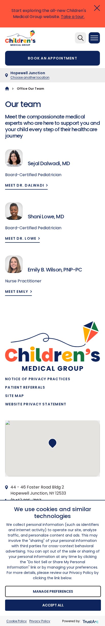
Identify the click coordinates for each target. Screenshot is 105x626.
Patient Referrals (25, 387)
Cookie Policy (16, 621)
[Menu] (94, 37)
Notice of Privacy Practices (37, 379)
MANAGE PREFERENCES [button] (53, 591)
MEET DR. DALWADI (24, 185)
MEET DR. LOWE (20, 238)
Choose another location (29, 77)
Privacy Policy (39, 621)
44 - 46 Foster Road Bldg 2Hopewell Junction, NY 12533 (38, 490)
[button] (52, 443)
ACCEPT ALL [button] (53, 605)
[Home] (7, 88)
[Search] (80, 37)
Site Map (14, 395)
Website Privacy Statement (36, 404)
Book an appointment (52, 58)
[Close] (97, 8)
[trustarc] (90, 621)
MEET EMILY (16, 291)
